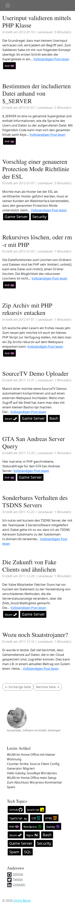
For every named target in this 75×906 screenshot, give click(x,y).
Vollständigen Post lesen (51, 59)
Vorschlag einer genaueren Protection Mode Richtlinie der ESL (35, 168)
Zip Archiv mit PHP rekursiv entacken (27, 309)
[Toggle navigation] (7, 5)
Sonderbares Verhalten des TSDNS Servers (35, 501)
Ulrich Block (22, 900)
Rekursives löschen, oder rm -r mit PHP (37, 240)
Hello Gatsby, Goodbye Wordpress (32, 773)
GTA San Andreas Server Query (33, 442)
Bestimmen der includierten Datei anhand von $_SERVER (36, 93)
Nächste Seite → (47, 687)
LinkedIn (19, 884)
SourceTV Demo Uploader (35, 373)
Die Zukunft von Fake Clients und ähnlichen (29, 565)
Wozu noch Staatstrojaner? (35, 634)
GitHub (18, 874)
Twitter (18, 879)
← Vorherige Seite (18, 687)
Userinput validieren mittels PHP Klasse (36, 21)
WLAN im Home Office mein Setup (31, 778)
